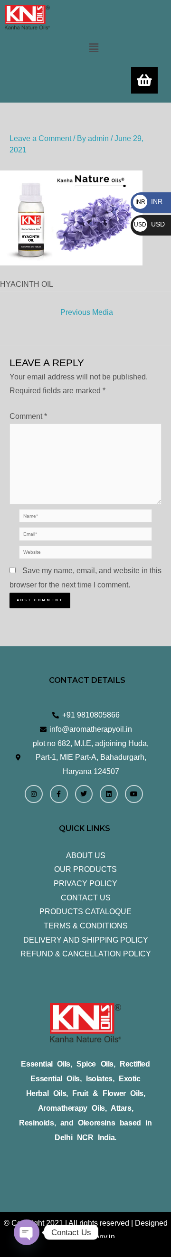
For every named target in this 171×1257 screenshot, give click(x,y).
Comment (28, 416)
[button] (94, 48)
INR (148, 201)
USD (149, 224)
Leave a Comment (40, 138)
